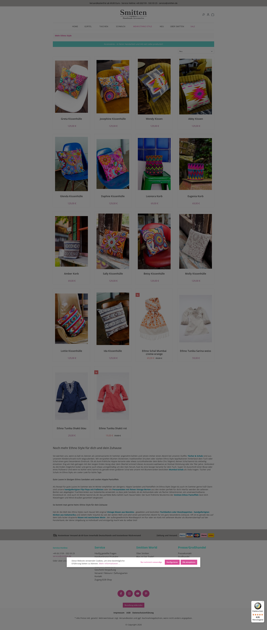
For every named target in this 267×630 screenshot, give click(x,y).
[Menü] (262, 602)
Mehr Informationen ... (109, 563)
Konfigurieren (172, 562)
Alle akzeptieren (188, 562)
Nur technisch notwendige (151, 562)
